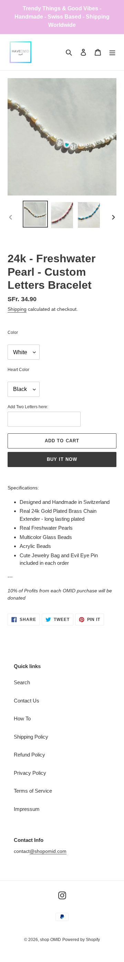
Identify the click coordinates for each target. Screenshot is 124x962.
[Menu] (112, 52)
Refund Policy (29, 755)
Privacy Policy (30, 773)
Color (13, 332)
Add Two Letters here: (28, 406)
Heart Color (18, 369)
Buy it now (62, 459)
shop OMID (50, 939)
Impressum (27, 809)
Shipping (17, 309)
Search (22, 682)
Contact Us (26, 701)
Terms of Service (33, 791)
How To (22, 718)
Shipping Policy (31, 737)
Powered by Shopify (81, 939)
